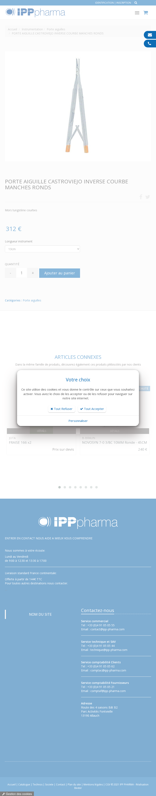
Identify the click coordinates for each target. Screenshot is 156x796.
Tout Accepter (93, 409)
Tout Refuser (63, 409)
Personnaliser (78, 421)
